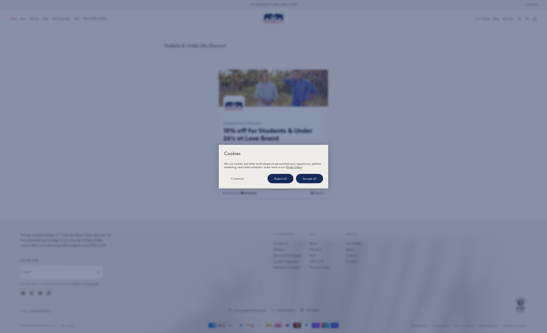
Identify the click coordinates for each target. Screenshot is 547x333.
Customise (237, 178)
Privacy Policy (294, 167)
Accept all (309, 178)
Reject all (280, 178)
